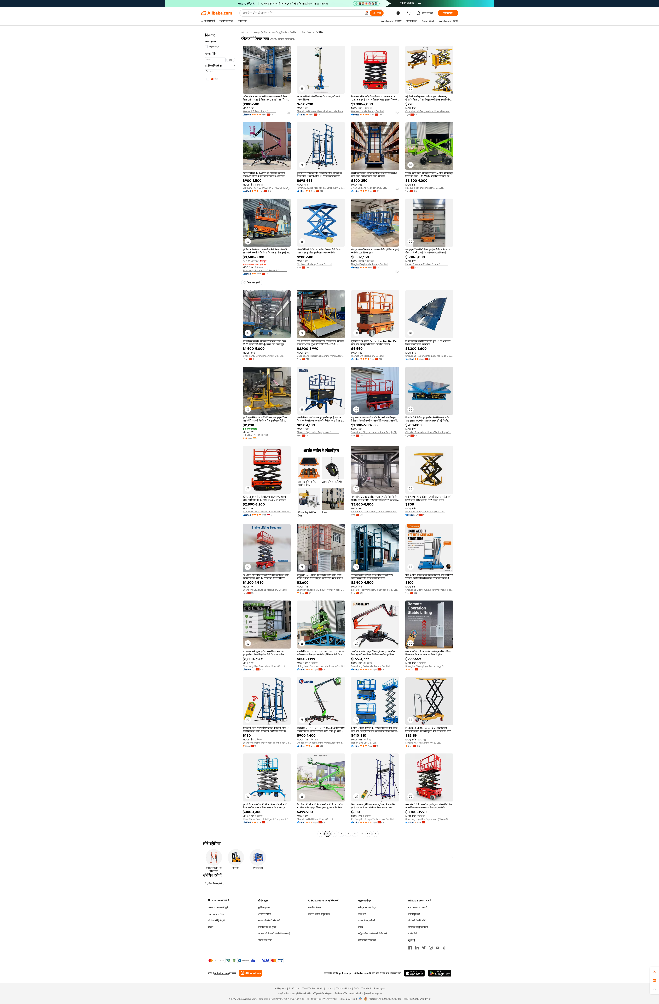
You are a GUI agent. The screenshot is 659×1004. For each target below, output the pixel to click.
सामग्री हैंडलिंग (260, 32)
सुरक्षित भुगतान (264, 907)
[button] (366, 13)
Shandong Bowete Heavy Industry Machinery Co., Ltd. (321, 111)
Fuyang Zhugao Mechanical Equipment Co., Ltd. (321, 187)
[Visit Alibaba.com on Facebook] (410, 948)
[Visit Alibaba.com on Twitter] (424, 948)
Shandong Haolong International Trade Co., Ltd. (429, 355)
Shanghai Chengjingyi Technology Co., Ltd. (427, 666)
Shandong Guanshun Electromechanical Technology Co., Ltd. (429, 589)
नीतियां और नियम (265, 940)
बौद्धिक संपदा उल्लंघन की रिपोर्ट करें (372, 933)
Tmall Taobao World (312, 988)
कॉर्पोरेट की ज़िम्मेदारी (216, 920)
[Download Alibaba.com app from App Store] (414, 973)
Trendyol (366, 988)
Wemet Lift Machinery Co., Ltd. (259, 111)
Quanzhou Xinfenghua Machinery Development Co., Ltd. (429, 111)
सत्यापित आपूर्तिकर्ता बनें (418, 927)
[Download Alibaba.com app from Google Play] (439, 973)
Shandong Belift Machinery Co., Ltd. (316, 819)
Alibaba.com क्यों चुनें (218, 907)
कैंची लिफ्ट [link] (320, 32)
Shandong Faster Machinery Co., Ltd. (370, 666)
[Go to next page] (375, 834)
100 (369, 834)
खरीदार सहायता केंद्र (367, 907)
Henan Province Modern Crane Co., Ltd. (426, 264)
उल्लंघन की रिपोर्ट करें (367, 940)
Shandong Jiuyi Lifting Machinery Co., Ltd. (265, 589)
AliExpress (280, 988)
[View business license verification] (360, 999)
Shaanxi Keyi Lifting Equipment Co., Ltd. (318, 432)
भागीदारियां (412, 933)
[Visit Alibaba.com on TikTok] (444, 948)
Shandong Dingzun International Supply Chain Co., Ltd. (375, 432)
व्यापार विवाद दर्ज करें (366, 920)
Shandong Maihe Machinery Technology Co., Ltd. (267, 742)
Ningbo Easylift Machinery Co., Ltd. (369, 264)
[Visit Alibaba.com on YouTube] (438, 948)
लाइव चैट (362, 914)
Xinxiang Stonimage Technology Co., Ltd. (372, 819)
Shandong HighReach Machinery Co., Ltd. (265, 666)
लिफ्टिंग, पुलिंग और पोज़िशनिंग (284, 32)
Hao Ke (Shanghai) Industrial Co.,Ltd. (424, 187)
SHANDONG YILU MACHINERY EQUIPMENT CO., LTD (267, 187)
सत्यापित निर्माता (314, 907)
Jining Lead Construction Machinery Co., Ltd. (321, 666)
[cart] (409, 13)
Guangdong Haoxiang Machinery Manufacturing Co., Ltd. (321, 355)
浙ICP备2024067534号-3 (417, 998)
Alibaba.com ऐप (362, 973)
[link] (654, 971)
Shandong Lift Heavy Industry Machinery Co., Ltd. (321, 589)
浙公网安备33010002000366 (385, 998)
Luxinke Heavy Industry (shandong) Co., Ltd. (374, 589)
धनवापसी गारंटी (264, 914)
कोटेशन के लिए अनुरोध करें (319, 914)
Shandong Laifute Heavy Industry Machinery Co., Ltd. (375, 511)
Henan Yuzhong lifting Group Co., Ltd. (425, 511)
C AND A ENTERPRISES (255, 435)
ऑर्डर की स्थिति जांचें (416, 920)
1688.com (294, 988)
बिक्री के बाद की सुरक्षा (267, 927)
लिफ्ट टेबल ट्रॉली (253, 282)
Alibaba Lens (221, 973)
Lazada (329, 988)
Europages (379, 988)
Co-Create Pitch (216, 914)
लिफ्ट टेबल (306, 32)
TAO (356, 988)
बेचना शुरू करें (414, 914)
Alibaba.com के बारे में (218, 900)
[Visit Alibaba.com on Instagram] (431, 948)
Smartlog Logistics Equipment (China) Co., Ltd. (429, 819)
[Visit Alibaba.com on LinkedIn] (417, 948)
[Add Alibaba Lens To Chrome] (250, 973)
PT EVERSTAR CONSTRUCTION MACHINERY (267, 511)
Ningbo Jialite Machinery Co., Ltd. (423, 742)
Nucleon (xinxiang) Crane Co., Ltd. (314, 264)
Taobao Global (343, 988)
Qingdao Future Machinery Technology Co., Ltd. (429, 432)
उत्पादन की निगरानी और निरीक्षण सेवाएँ (274, 933)
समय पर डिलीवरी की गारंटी (269, 920)
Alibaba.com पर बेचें (417, 907)
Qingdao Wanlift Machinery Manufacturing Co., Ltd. (321, 742)
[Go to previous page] (320, 834)
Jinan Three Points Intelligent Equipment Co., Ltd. (267, 819)
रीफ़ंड (360, 927)
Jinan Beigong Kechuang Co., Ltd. (369, 187)
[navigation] (220, 433)
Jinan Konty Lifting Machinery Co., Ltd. (263, 355)
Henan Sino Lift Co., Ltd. (364, 742)
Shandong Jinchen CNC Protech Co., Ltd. (265, 270)
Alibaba (245, 32)
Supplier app (343, 973)
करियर (210, 927)
